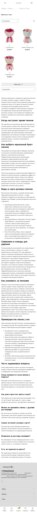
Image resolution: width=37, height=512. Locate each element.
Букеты (10, 8)
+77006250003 (7, 471)
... (16, 8)
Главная (3, 8)
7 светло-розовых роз (27, 47)
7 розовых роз (10, 47)
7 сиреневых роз (9, 74)
